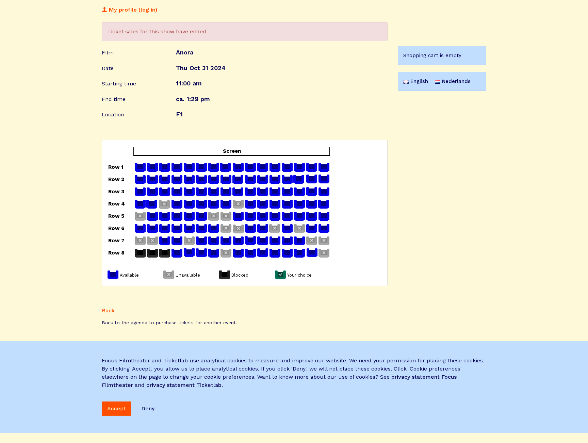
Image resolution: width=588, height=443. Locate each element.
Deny (147, 408)
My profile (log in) (132, 9)
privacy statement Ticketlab (184, 385)
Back (108, 310)
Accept (116, 408)
